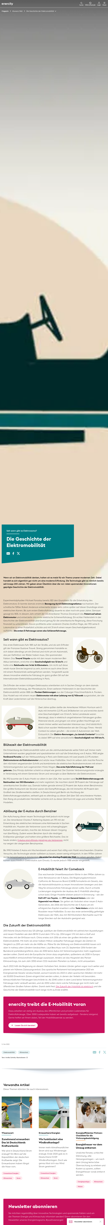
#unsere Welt (17, 11)
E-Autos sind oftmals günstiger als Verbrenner (40, 840)
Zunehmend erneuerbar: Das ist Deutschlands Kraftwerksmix (16, 1139)
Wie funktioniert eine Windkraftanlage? (51, 1138)
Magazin (5, 11)
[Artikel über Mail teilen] (8, 554)
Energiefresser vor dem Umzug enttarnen (89, 1140)
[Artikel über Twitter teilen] (18, 554)
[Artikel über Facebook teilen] (13, 554)
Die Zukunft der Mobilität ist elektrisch (74, 986)
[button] (100, 1221)
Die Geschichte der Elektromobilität (40, 11)
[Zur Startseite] (7, 3)
